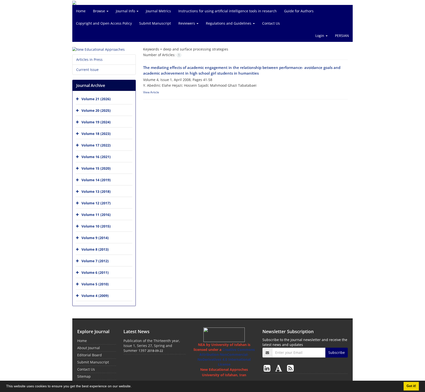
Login (320, 35)
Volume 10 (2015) (96, 226)
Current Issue (87, 69)
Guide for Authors (299, 11)
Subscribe (336, 352)
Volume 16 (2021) (96, 156)
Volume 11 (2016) (96, 214)
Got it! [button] (411, 386)
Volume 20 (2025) (96, 110)
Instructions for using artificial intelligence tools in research (227, 11)
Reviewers (187, 23)
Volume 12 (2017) (96, 203)
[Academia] (279, 368)
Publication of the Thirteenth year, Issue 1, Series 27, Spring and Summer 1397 (151, 345)
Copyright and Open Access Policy (104, 23)
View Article (151, 92)
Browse (99, 11)
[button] (133, 387)
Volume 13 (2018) (96, 191)
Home (81, 11)
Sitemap (84, 376)
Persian (342, 35)
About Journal (88, 347)
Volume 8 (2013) (95, 249)
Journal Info (126, 11)
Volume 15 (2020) (96, 168)
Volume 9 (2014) (95, 237)
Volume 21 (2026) (96, 99)
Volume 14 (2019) (96, 180)
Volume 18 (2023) (96, 133)
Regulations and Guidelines (229, 23)
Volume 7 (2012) (95, 261)
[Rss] (290, 368)
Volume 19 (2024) (96, 122)
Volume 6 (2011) (95, 272)
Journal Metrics (158, 11)
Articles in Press (89, 59)
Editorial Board (89, 355)
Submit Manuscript (155, 23)
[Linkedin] (267, 368)
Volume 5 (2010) (95, 284)
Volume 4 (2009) (95, 295)
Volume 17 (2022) (96, 145)
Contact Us (271, 23)
